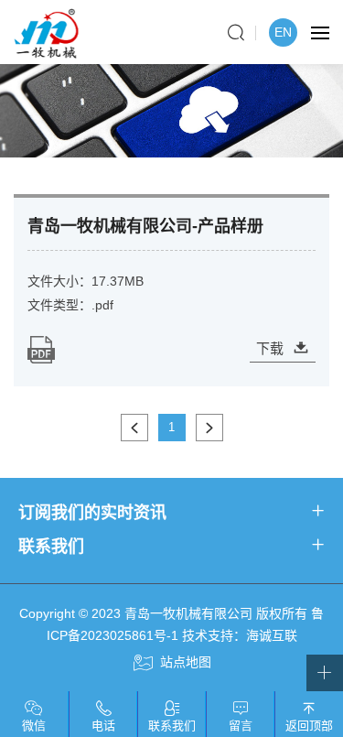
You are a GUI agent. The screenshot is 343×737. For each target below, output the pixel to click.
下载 (270, 348)
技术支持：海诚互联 (239, 635)
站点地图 (185, 662)
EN (283, 32)
